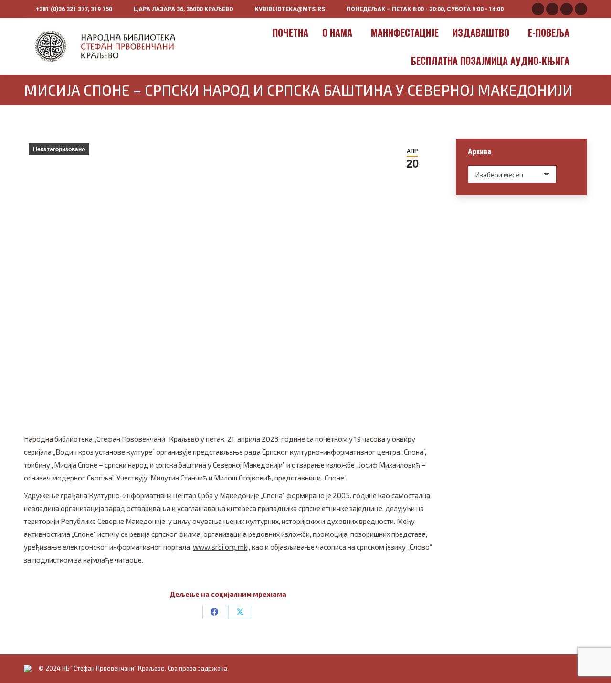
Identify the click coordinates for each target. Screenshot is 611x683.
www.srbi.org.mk (220, 547)
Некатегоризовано (59, 149)
